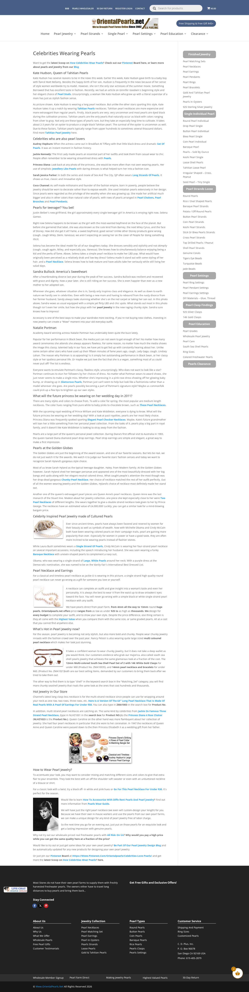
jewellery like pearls (64, 168)
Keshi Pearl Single (193, 157)
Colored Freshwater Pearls (198, 357)
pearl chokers (145, 197)
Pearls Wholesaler (83, 8)
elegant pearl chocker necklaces (107, 419)
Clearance (198, 34)
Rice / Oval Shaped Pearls (197, 201)
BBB (67, 8)
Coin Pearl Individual (194, 141)
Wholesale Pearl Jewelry (196, 336)
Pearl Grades (190, 331)
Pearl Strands (90, 34)
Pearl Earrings (191, 71)
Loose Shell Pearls (193, 162)
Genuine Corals (191, 253)
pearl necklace (54, 261)
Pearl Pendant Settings (196, 287)
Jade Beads (189, 268)
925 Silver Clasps (192, 311)
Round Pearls (190, 195)
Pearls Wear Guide (98, 803)
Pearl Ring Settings (193, 282)
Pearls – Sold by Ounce (196, 152)
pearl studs (64, 94)
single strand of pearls (89, 546)
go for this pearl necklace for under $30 (138, 789)
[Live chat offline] (15, 889)
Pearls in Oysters (192, 101)
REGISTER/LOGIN (123, 8)
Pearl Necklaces (192, 66)
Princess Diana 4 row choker (145, 715)
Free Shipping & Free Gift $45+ (196, 23)
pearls (107, 158)
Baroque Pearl (191, 146)
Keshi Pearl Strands (194, 227)
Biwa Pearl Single (192, 136)
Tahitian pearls (86, 108)
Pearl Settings (143, 34)
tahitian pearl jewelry (58, 132)
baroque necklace (43, 554)
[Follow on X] (40, 906)
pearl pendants (58, 201)
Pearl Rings (189, 82)
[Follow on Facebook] (34, 906)
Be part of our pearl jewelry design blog (137, 845)
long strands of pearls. (146, 175)
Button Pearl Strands (194, 216)
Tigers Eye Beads (192, 258)
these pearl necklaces (152, 405)
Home (45, 34)
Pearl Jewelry (63, 34)
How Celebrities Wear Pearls (86, 62)
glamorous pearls (71, 381)
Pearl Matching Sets (194, 61)
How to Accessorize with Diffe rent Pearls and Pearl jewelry (118, 799)
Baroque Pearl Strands (196, 206)
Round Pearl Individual (196, 120)
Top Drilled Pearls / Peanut (198, 242)
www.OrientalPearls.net (49, 986)
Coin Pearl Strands (193, 222)
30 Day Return (104, 8)
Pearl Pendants (191, 76)
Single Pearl (116, 34)
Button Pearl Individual (196, 131)
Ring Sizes (188, 351)
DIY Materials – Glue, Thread (199, 298)
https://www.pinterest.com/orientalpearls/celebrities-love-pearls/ (112, 855)
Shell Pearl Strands (193, 248)
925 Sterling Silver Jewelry (197, 107)
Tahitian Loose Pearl (194, 167)
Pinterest (127, 62)
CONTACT (140, 8)
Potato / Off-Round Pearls (197, 211)
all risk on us (115, 835)
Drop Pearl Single (193, 125)
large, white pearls (95, 560)
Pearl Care (189, 341)
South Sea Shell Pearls (195, 346)
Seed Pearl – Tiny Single (196, 182)
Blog (76, 66)
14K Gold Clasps (192, 317)
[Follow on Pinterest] (46, 906)
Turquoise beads (192, 263)
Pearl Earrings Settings (196, 293)
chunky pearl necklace (74, 479)
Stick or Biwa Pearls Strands (199, 232)
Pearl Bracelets (191, 87)
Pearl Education (171, 34)
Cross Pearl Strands (194, 237)
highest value (67, 619)
